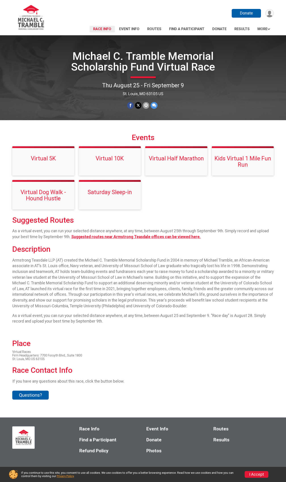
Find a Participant (186, 29)
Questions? (30, 395)
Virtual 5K (43, 158)
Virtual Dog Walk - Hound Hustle (43, 195)
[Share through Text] (154, 105)
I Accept (256, 474)
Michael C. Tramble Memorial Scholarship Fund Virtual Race (143, 61)
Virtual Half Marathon (176, 158)
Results (242, 29)
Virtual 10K (110, 158)
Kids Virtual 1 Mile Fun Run (242, 161)
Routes (154, 29)
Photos (154, 450)
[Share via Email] (146, 105)
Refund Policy (93, 450)
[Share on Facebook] (130, 105)
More (262, 29)
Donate (246, 13)
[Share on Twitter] (138, 105)
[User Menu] (269, 13)
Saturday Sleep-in (110, 192)
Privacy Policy (65, 476)
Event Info (129, 29)
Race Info (102, 29)
